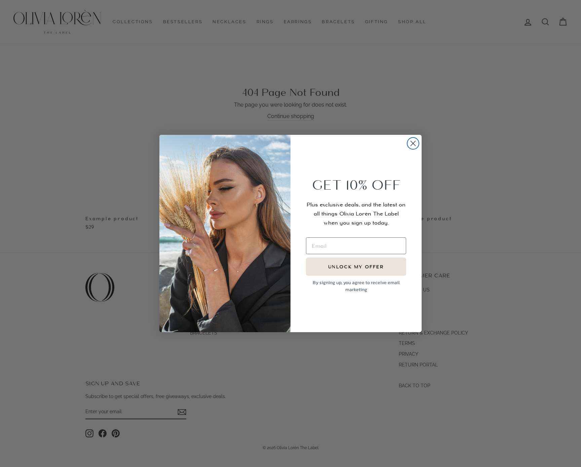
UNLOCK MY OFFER (356, 267)
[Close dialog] (413, 143)
